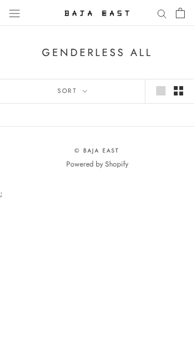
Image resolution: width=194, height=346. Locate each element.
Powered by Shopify (97, 164)
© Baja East (96, 150)
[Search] (162, 12)
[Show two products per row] (178, 90)
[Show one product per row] (161, 90)
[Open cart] (180, 13)
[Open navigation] (14, 13)
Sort (69, 90)
